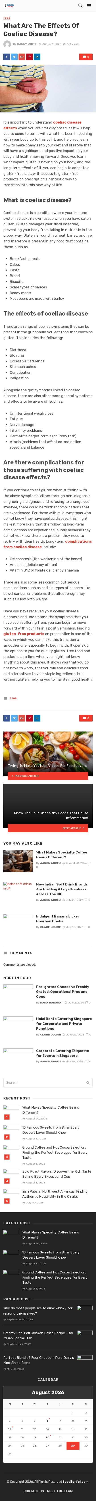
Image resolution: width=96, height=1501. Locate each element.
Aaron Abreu (50, 863)
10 (10, 1429)
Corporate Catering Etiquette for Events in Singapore (62, 1053)
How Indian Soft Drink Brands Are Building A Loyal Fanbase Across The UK (62, 889)
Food (6, 18)
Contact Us (33, 1491)
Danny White (27, 44)
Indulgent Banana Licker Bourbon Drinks (57, 918)
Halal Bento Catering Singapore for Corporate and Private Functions (64, 1024)
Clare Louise (50, 927)
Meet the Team (60, 1491)
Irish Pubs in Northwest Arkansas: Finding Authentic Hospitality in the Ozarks (55, 1194)
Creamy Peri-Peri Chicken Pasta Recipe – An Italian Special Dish (38, 1335)
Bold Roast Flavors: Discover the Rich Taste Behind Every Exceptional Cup (56, 1174)
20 (47, 1437)
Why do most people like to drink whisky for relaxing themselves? (37, 1310)
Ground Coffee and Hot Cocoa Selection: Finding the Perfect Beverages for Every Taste (55, 1152)
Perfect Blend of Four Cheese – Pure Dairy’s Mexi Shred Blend (38, 1360)
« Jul (6, 1460)
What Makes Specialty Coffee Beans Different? (61, 854)
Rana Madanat (51, 1002)
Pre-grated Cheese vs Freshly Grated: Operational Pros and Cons (62, 992)
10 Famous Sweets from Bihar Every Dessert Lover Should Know (51, 1130)
